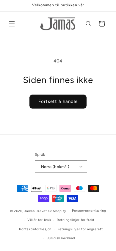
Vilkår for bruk (39, 220)
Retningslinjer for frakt (76, 220)
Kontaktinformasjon (35, 229)
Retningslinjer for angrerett (80, 229)
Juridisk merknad (61, 238)
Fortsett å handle (58, 101)
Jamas (29, 211)
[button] (11, 23)
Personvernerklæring (89, 211)
